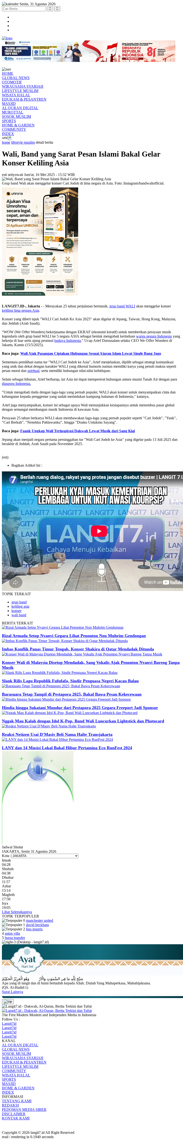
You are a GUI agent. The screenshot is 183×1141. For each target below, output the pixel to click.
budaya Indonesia (67, 340)
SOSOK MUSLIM (16, 117)
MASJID (9, 104)
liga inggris (34, 929)
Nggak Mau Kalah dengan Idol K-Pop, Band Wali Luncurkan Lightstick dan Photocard (83, 721)
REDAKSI (10, 1105)
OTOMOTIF (12, 82)
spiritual (33, 371)
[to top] (8, 1001)
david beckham (37, 925)
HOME (7, 73)
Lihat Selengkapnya (17, 912)
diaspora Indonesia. (16, 384)
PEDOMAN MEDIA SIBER (24, 1110)
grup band (19, 602)
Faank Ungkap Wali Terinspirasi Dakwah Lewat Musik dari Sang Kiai (77, 431)
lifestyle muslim (23, 142)
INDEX (8, 134)
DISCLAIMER (13, 1114)
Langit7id (9, 1023)
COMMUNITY (14, 129)
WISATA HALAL (16, 95)
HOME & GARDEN (18, 125)
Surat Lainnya (12, 992)
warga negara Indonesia (154, 336)
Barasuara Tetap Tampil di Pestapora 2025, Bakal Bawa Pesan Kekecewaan (72, 694)
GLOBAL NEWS (16, 78)
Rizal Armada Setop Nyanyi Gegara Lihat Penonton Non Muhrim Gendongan (74, 635)
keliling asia (20, 606)
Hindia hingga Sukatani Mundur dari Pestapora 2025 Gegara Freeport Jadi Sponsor (80, 707)
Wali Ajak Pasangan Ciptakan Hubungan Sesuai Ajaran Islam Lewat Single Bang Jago (90, 353)
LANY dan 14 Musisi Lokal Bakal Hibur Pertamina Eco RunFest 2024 (67, 747)
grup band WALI (122, 306)
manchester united (39, 920)
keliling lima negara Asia (20, 310)
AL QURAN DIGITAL (20, 108)
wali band (18, 615)
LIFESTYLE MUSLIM (20, 91)
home (6, 142)
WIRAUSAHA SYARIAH (22, 86)
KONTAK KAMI (16, 1118)
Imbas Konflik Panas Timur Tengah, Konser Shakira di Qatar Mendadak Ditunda (78, 649)
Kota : (6, 856)
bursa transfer (15, 938)
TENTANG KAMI (16, 1101)
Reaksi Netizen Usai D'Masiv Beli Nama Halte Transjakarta (57, 734)
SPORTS (9, 121)
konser (16, 611)
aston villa (12, 933)
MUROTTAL (12, 112)
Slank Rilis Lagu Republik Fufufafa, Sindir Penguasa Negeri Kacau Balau (70, 680)
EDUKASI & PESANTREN (24, 99)
